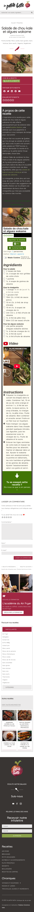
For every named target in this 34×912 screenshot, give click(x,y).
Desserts (5, 866)
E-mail (4, 550)
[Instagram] (20, 803)
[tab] (16, 629)
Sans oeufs (13, 43)
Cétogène (5, 637)
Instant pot (6, 645)
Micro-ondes (6, 657)
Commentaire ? (18, 248)
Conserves (5, 640)
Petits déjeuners (8, 857)
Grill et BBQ (6, 642)
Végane (20, 43)
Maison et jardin (8, 886)
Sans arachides (7, 662)
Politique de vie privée (24, 900)
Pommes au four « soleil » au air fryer (9, 744)
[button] (4, 91)
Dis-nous (8, 487)
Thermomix (6, 677)
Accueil (13, 23)
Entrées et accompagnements (13, 860)
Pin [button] (18, 244)
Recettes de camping (10, 872)
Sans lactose (6, 668)
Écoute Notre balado (17, 784)
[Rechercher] (32, 12)
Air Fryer (5, 634)
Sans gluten (24, 41)
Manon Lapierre (17, 254)
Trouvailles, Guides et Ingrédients (15, 889)
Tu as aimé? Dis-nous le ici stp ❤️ (13, 514)
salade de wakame (9, 175)
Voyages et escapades (10, 883)
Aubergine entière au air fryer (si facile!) (9, 724)
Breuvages (6, 854)
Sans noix (5, 671)
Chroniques (8, 878)
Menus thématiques (8, 654)
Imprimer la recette (16, 240)
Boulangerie (7, 869)
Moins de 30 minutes (9, 660)
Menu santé (15, 41)
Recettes (20, 23)
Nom (3, 543)
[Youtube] (13, 803)
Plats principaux (8, 863)
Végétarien (27, 43)
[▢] (4, 271)
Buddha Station (16, 127)
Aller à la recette (12, 81)
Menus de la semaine (9, 651)
